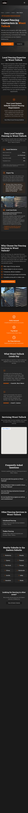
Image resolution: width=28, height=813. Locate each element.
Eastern (13, 12)
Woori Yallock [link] (20, 12)
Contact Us (19, 44)
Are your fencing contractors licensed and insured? (13, 492)
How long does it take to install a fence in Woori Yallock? (13, 486)
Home (2, 12)
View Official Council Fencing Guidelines (14, 119)
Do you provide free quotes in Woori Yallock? (12, 480)
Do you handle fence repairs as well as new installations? (13, 498)
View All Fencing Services (8, 281)
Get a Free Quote (7, 44)
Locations (8, 12)
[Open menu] (24, 2)
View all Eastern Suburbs (14, 603)
